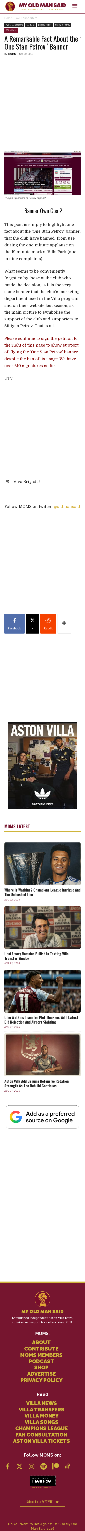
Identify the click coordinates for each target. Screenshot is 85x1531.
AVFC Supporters (26, 18)
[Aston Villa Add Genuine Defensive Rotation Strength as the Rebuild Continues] (42, 1054)
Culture (30, 24)
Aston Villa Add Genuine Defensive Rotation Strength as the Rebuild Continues (36, 1083)
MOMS (12, 54)
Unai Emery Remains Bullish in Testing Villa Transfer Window (36, 956)
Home (8, 18)
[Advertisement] (42, 102)
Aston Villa (37, 1487)
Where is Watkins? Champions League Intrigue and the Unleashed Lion (42, 892)
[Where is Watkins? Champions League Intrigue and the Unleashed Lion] (42, 863)
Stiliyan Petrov (62, 24)
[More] (64, 624)
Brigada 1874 (44, 24)
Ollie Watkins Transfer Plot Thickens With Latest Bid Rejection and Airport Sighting (41, 1019)
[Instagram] (31, 1467)
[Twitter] (19, 1467)
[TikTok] (67, 1467)
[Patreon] (55, 1467)
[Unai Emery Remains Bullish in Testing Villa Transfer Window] (42, 927)
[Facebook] (7, 1467)
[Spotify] (43, 1467)
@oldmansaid (67, 506)
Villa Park (11, 30)
